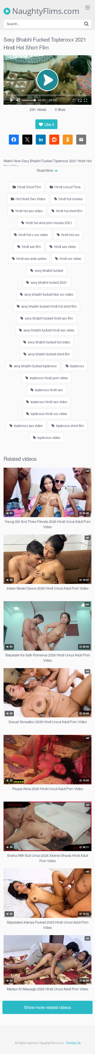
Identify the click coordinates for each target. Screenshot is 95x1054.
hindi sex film (31, 246)
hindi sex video (64, 246)
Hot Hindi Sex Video (30, 198)
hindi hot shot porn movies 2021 (48, 222)
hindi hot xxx (69, 234)
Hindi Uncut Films (67, 186)
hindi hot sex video (29, 210)
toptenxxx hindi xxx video (48, 413)
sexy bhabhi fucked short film (48, 353)
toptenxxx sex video (28, 425)
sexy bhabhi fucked (48, 270)
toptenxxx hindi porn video (48, 377)
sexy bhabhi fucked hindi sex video (48, 330)
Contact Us (73, 1042)
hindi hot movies (70, 198)
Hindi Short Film (29, 186)
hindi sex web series (31, 258)
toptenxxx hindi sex (48, 389)
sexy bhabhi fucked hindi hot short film (48, 306)
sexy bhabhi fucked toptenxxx (35, 365)
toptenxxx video (48, 437)
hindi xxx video (70, 258)
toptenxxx (76, 365)
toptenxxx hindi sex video (48, 401)
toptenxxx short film (69, 425)
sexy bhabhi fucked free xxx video (48, 294)
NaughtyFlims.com (44, 11)
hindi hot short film (68, 210)
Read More (45, 170)
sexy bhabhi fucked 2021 (48, 282)
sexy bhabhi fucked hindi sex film (48, 318)
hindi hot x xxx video (33, 234)
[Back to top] (87, 1044)
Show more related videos (47, 1007)
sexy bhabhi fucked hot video (48, 342)
